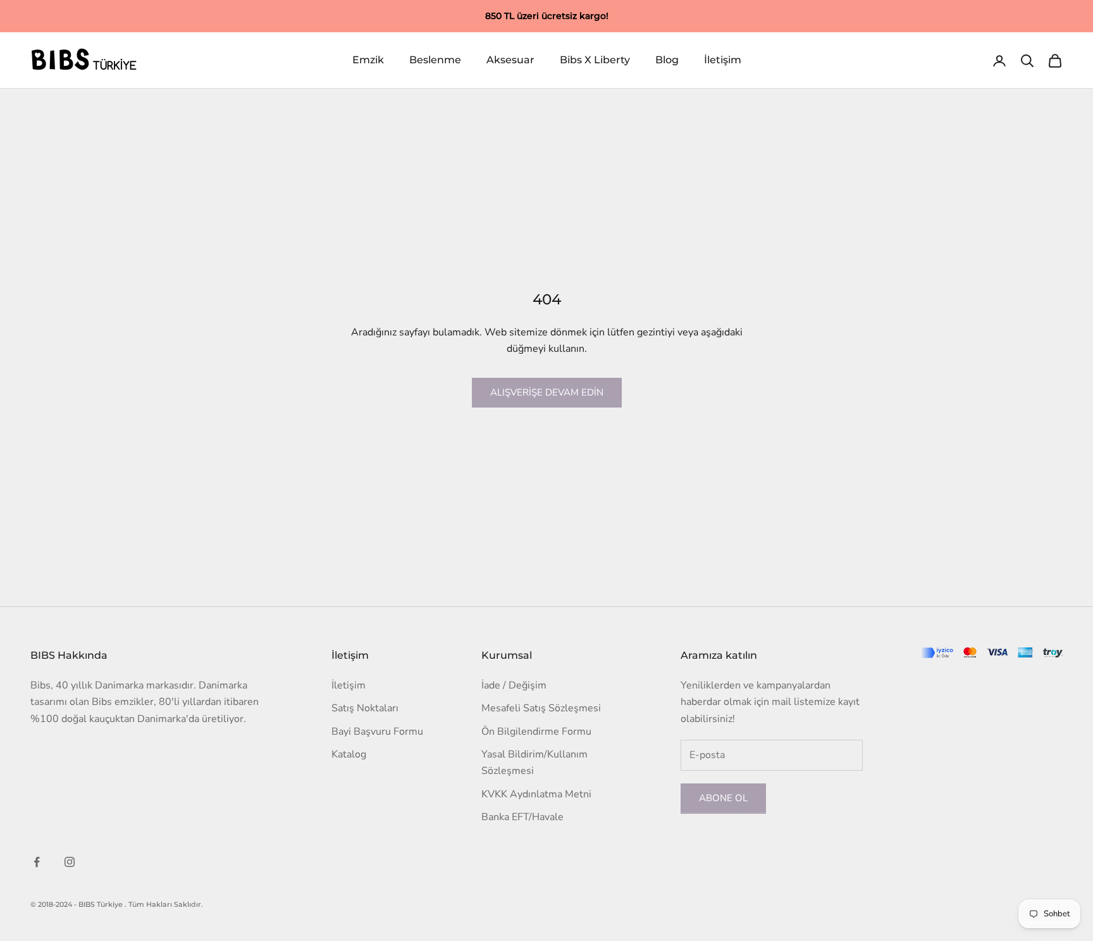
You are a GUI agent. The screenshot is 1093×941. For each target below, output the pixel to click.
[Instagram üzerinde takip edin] (69, 862)
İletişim (722, 60)
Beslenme (435, 60)
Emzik (368, 60)
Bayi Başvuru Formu (377, 731)
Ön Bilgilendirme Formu (536, 731)
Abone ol (723, 798)
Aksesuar (510, 60)
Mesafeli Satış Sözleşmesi (541, 708)
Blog (667, 60)
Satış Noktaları (364, 708)
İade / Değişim (513, 685)
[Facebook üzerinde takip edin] (36, 862)
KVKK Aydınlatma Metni (536, 794)
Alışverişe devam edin (546, 392)
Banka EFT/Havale (522, 817)
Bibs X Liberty (595, 60)
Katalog (348, 754)
